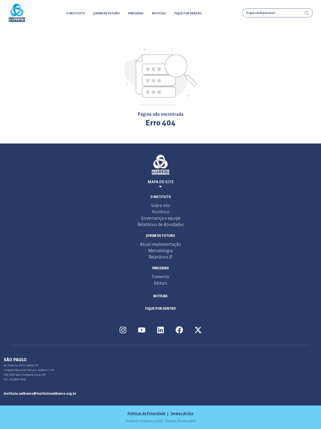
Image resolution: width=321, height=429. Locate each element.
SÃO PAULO (15, 359)
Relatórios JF (161, 257)
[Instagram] (123, 330)
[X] (198, 330)
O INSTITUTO (75, 13)
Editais (160, 283)
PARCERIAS (136, 13)
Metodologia (160, 250)
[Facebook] (179, 330)
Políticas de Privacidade (146, 413)
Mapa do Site (161, 181)
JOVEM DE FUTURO (106, 13)
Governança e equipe (160, 218)
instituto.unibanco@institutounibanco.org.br (40, 393)
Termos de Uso (182, 413)
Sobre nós (160, 205)
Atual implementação (160, 244)
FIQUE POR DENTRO (188, 13)
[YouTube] (141, 330)
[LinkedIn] (160, 330)
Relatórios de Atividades (160, 224)
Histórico (160, 211)
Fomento (160, 276)
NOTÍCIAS (159, 13)
